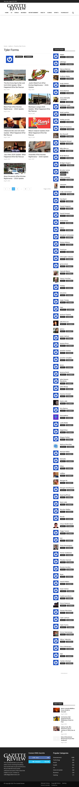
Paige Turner (64, 531)
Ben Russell (64, 134)
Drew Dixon (64, 221)
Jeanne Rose (64, 343)
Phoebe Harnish (65, 560)
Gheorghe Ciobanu (66, 257)
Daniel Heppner (65, 206)
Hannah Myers (65, 271)
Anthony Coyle (65, 105)
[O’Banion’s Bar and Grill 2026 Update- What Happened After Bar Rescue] (15, 122)
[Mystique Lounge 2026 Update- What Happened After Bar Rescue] (39, 99)
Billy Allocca (64, 148)
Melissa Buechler (66, 444)
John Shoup (64, 387)
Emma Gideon (65, 242)
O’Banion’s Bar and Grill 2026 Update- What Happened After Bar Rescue (15, 133)
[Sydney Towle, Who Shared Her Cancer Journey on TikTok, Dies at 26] (56, 728)
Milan (62, 466)
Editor (62, 228)
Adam (62, 55)
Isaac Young (64, 300)
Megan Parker (65, 437)
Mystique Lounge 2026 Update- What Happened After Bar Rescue (39, 109)
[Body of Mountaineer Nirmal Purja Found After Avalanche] (56, 738)
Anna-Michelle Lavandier (65, 98)
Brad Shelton (64, 156)
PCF (61, 538)
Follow (47, 761)
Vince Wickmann (65, 646)
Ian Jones (63, 293)
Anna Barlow (64, 91)
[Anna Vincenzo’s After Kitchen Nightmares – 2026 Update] (15, 168)
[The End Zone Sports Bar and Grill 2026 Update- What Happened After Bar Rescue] (15, 75)
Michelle (63, 459)
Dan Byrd (63, 199)
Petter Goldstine (66, 553)
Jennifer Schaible (66, 358)
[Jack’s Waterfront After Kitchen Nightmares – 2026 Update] (39, 75)
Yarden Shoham (65, 661)
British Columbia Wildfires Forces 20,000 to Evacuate (68, 710)
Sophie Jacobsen (65, 596)
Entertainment (7, 79)
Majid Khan (64, 430)
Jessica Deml (64, 372)
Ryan (61, 574)
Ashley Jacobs (65, 119)
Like (48, 757)
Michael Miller (65, 452)
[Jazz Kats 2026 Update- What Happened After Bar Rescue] (15, 146)
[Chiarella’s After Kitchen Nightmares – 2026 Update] (39, 146)
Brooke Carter (65, 170)
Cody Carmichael (66, 192)
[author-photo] (10, 59)
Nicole (62, 517)
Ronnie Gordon (65, 567)
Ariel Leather (64, 112)
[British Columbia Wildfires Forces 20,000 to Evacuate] (56, 710)
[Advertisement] (39, 29)
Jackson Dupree (65, 314)
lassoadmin (64, 415)
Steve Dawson (65, 603)
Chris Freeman (65, 177)
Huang (62, 286)
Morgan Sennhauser (67, 488)
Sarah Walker (64, 581)
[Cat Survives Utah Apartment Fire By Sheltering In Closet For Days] (56, 718)
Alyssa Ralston (65, 69)
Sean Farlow (64, 589)
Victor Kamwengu (66, 632)
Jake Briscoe (64, 322)
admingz (63, 62)
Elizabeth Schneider (67, 235)
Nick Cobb (63, 502)
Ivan (61, 307)
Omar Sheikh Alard (66, 524)
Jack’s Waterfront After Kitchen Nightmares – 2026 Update (38, 85)
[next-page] (29, 188)
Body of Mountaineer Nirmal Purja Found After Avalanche (67, 738)
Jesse (62, 365)
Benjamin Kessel (65, 141)
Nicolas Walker (65, 509)
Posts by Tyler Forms (19, 46)
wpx (61, 654)
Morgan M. (64, 480)
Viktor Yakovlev (65, 639)
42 (25, 189)
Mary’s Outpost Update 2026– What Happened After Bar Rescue (39, 133)
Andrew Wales (65, 76)
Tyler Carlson (64, 618)
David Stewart (65, 213)
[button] (73, 12)
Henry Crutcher (65, 278)
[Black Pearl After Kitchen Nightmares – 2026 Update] (15, 99)
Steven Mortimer (66, 610)
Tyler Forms (64, 625)
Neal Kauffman (65, 495)
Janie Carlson (64, 336)
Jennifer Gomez (65, 350)
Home (5, 46)
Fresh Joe (63, 249)
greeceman (64, 264)
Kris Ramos (64, 408)
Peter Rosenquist (66, 545)
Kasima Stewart (65, 394)
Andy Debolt (64, 83)
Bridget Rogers (65, 163)
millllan (62, 473)
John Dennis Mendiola (64, 380)
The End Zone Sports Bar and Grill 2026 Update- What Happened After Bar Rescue (14, 85)
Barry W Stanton (66, 127)
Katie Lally (63, 401)
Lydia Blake (64, 423)
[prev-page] (5, 188)
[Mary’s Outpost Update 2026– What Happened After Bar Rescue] (39, 122)
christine (63, 184)
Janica (62, 329)
